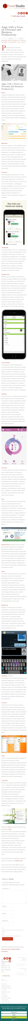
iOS (21, 860)
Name (4, 906)
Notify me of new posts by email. (11, 936)
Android (17, 860)
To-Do (9, 827)
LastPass (4, 394)
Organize (10, 40)
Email (4, 913)
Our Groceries (6, 362)
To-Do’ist (4, 703)
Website (5, 921)
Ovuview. (4, 468)
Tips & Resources (12, 42)
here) (10, 829)
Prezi (2, 499)
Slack (3, 571)
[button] (14, 21)
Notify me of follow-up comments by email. (12, 931)
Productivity (16, 40)
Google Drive (6, 274)
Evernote (4, 172)
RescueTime (5, 544)
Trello (3, 756)
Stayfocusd (4, 605)
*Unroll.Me (4, 780)
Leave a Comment (22, 42)
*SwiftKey (4, 676)
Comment (6, 888)
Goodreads (5, 247)
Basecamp (4, 143)
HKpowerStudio (14, 6)
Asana (3, 92)
